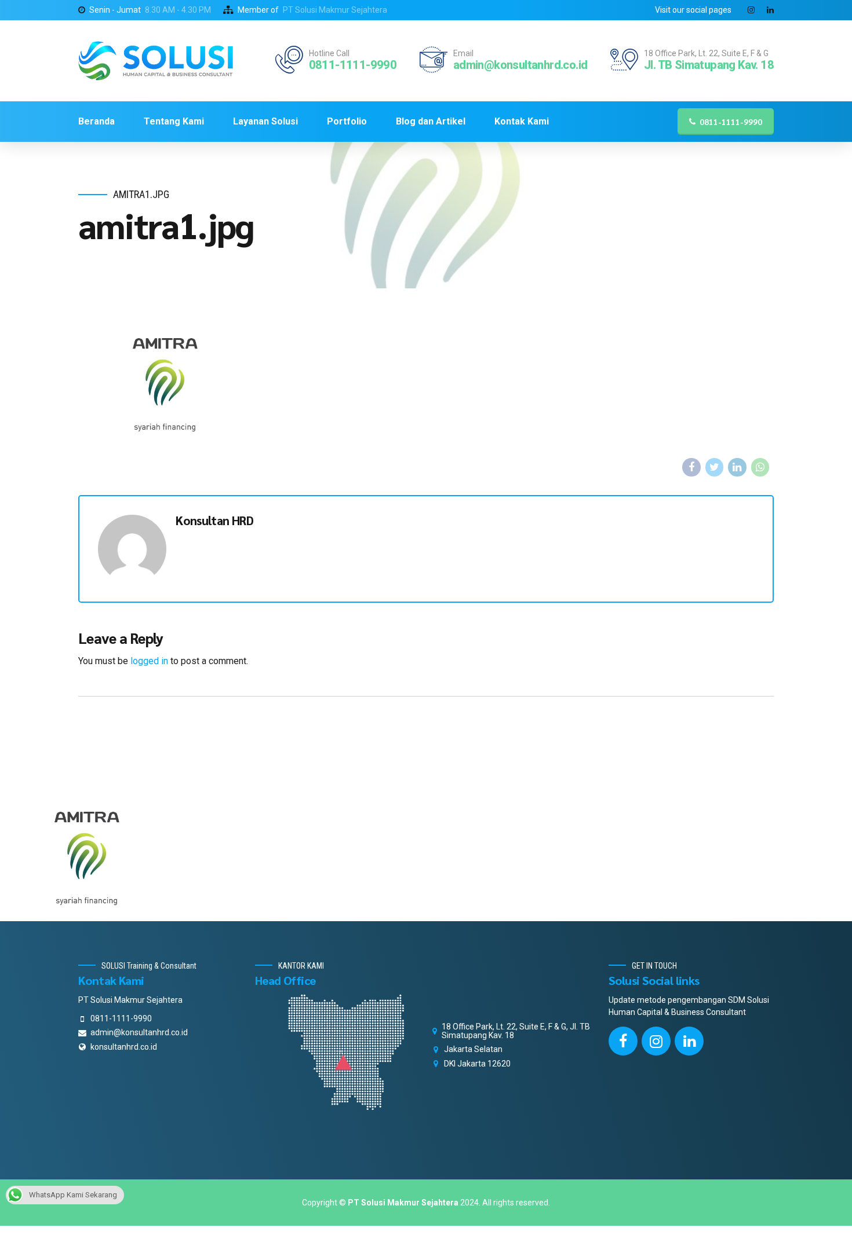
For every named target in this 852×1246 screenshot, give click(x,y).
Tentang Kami (174, 121)
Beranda (96, 121)
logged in (149, 660)
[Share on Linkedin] (737, 467)
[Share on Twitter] (714, 467)
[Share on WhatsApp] (760, 467)
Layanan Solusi (265, 121)
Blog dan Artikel (430, 121)
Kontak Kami (521, 121)
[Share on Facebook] (691, 467)
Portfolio (347, 121)
